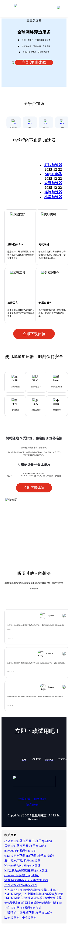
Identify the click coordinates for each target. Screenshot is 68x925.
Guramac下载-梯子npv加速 (21, 875)
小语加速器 (53, 197)
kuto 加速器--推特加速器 (20, 917)
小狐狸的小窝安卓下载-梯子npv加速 (28, 912)
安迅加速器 (53, 183)
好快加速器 (53, 165)
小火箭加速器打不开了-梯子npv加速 (28, 840)
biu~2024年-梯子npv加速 (20, 850)
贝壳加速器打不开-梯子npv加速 (25, 845)
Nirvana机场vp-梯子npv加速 (22, 865)
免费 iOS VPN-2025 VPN (20, 885)
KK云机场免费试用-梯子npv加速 (26, 870)
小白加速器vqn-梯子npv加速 (23, 907)
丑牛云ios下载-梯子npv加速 (22, 860)
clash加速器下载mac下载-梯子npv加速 (29, 855)
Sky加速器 (53, 174)
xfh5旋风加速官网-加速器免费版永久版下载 (33, 902)
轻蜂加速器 (53, 192)
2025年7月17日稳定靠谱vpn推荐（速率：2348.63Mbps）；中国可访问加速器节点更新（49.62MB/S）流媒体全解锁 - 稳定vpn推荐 (33, 894)
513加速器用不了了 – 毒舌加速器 (26, 880)
